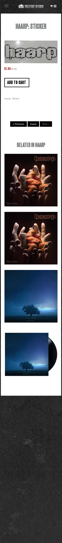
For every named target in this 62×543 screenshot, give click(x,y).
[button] (53, 6)
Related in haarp (31, 145)
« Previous (18, 124)
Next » (45, 124)
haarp (33, 124)
